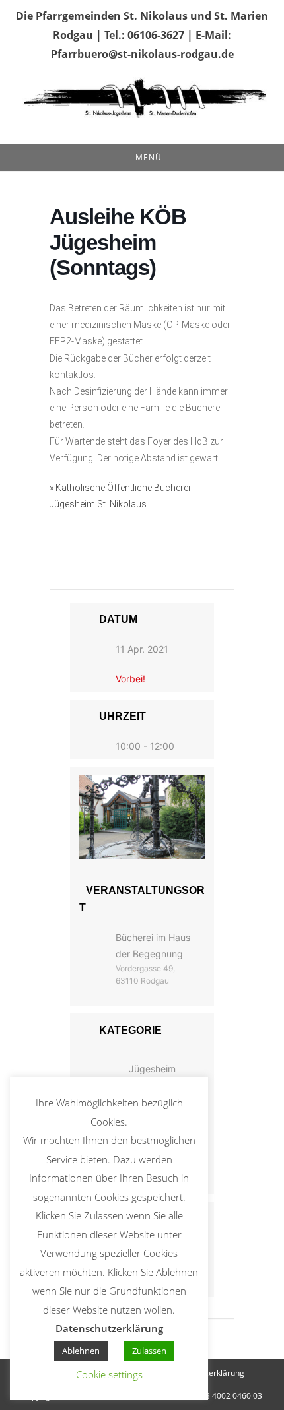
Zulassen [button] (149, 1351)
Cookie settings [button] (109, 1374)
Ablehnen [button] (81, 1351)
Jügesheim (152, 1068)
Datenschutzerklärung (109, 1328)
